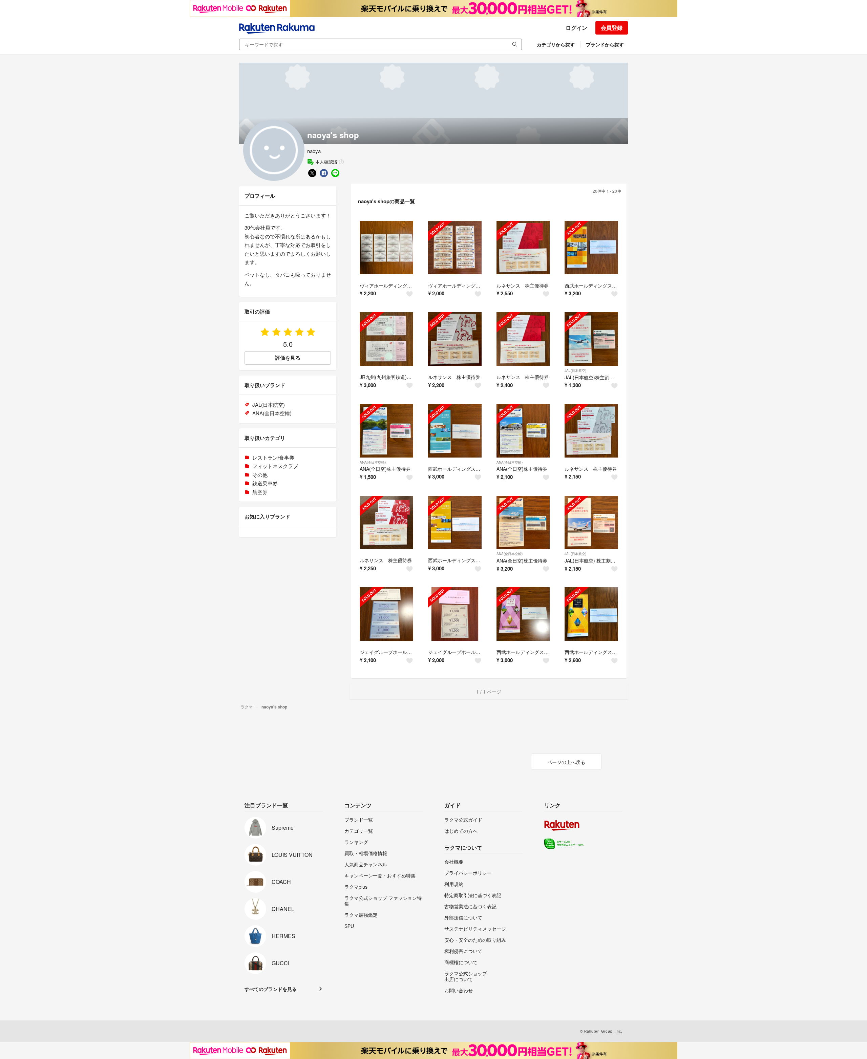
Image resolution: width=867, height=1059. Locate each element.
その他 (260, 474)
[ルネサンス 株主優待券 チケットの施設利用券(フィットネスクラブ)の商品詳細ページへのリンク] (523, 247)
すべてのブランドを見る (271, 989)
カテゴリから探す (556, 44)
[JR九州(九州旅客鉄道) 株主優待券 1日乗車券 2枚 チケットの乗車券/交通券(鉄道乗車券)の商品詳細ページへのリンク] (386, 339)
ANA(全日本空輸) (373, 462)
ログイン (576, 27)
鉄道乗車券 (265, 483)
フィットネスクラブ (275, 465)
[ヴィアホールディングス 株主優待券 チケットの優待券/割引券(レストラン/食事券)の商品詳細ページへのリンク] (386, 247)
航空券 (260, 491)
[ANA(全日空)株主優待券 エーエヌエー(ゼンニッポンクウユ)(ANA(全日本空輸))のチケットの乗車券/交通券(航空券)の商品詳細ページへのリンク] (386, 431)
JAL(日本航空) (575, 370)
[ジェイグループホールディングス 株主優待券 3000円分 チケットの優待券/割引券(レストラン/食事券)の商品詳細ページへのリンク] (386, 614)
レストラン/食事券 (273, 457)
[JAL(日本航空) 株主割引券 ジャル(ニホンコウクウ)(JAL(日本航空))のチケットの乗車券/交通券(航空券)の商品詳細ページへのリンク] (591, 522)
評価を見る (287, 357)
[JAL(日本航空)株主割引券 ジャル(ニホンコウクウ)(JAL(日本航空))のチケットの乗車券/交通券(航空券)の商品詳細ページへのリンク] (591, 339)
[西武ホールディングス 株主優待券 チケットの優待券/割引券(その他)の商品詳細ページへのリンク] (591, 247)
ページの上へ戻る (566, 762)
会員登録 (611, 27)
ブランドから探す (605, 44)
